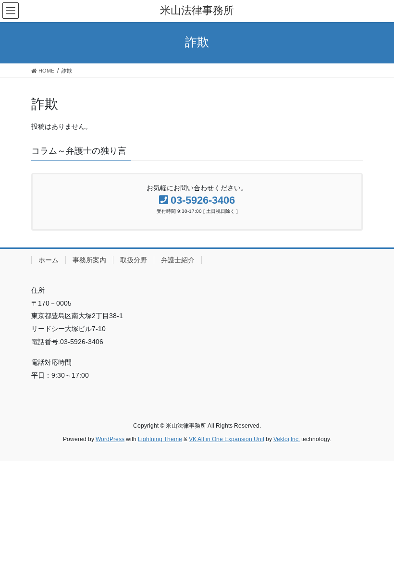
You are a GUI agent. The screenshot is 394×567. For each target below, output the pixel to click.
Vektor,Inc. (286, 439)
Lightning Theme (160, 439)
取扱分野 (133, 260)
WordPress (110, 439)
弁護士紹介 (178, 260)
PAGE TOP (376, 541)
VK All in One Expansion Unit (226, 439)
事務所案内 (89, 260)
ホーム (48, 260)
